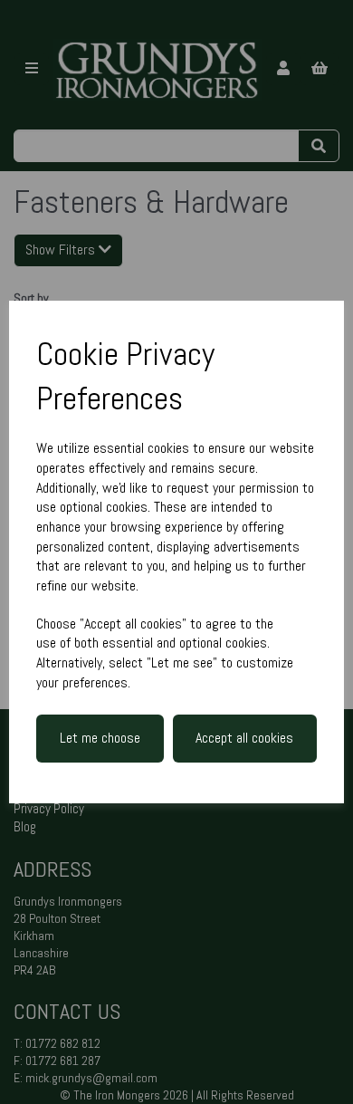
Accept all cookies (244, 737)
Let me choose (100, 737)
